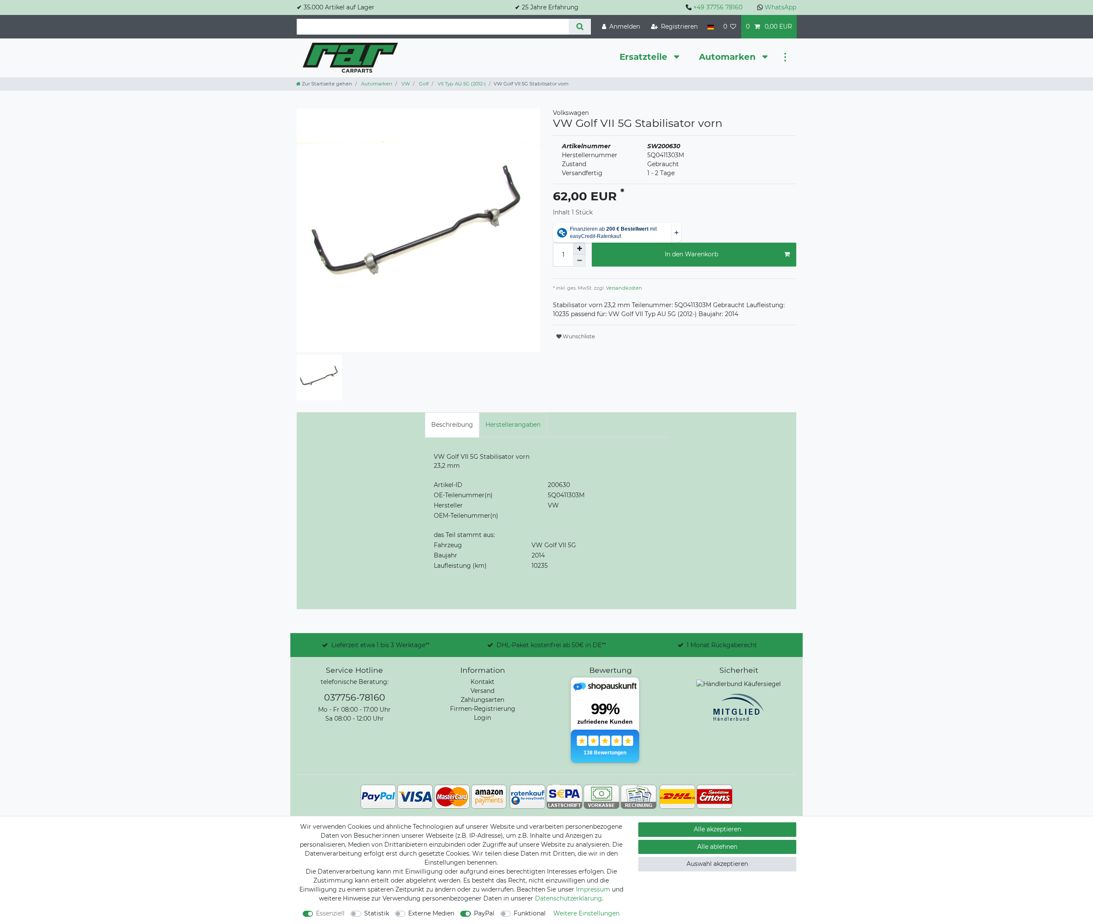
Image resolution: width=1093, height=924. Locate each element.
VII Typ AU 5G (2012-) (461, 84)
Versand (482, 691)
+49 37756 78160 (717, 7)
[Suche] (579, 27)
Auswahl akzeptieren (717, 864)
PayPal (484, 913)
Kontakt (482, 682)
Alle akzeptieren (717, 829)
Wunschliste (578, 336)
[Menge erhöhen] (579, 249)
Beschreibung (452, 424)
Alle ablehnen (717, 847)
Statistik (376, 913)
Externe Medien (431, 913)
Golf (423, 84)
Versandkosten (623, 288)
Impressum (593, 889)
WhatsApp (780, 7)
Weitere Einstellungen (586, 913)
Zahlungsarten (482, 700)
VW (405, 84)
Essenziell (330, 913)
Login (482, 718)
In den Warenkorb (691, 254)
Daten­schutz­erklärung (568, 898)
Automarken (728, 57)
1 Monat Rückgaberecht (722, 645)
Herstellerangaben (513, 424)
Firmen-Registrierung (482, 709)
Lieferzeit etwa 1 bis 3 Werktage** (380, 645)
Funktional (530, 913)
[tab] (452, 424)
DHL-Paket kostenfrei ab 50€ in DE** (551, 645)
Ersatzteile (645, 57)
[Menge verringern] (579, 261)
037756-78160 (354, 697)
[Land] (710, 26)
